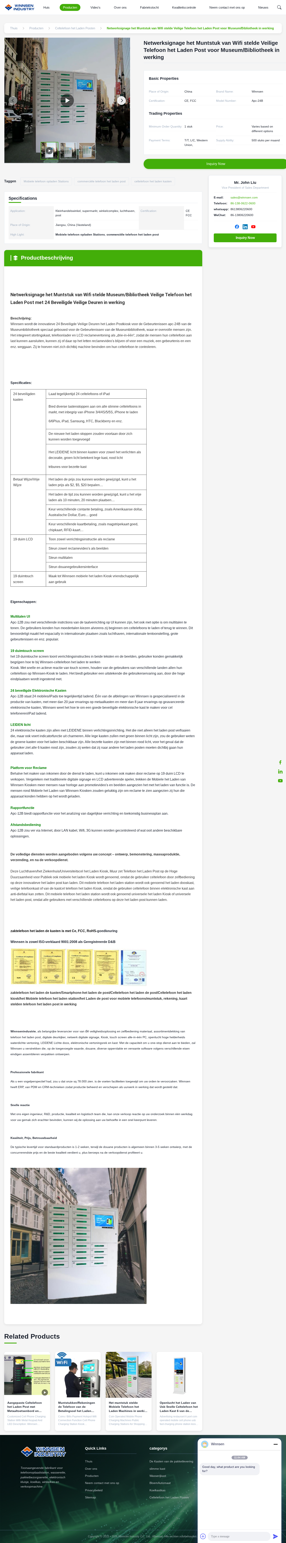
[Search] (279, 7)
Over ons (120, 7)
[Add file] (203, 1536)
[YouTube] (280, 780)
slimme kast (157, 1468)
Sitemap (90, 1497)
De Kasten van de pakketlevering (171, 1461)
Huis (46, 7)
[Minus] (275, 1444)
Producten (70, 7)
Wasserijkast (157, 1475)
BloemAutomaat (160, 1483)
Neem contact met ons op (227, 7)
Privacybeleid (94, 1490)
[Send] (275, 1536)
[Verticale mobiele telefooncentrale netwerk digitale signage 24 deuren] (67, 100)
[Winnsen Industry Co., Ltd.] (20, 7)
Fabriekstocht (149, 7)
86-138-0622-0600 (243, 203)
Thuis (88, 1461)
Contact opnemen (27, 1424)
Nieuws (263, 7)
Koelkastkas (157, 1490)
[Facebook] (280, 762)
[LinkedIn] (280, 771)
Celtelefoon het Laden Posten (169, 1497)
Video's (95, 7)
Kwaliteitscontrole (184, 7)
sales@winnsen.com (244, 197)
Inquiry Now (245, 238)
